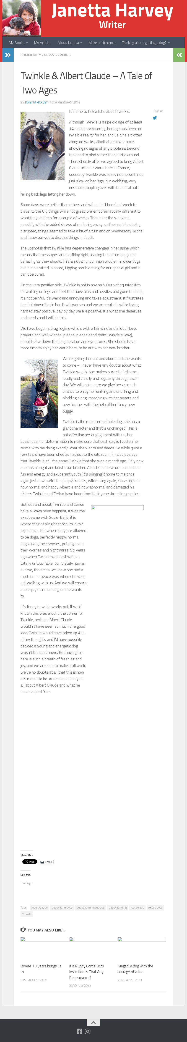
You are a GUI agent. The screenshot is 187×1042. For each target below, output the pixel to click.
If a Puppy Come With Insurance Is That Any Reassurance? (86, 972)
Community (31, 55)
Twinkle (26, 914)
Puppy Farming (57, 55)
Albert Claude (39, 907)
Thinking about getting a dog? (144, 42)
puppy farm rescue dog (90, 907)
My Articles (42, 42)
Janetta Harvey (36, 102)
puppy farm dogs (62, 907)
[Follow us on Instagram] (87, 1031)
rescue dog (137, 907)
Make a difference (102, 42)
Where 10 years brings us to (41, 969)
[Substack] (71, 1032)
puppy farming (118, 907)
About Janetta (68, 42)
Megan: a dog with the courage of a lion (135, 969)
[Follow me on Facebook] (79, 1031)
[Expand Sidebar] (8, 55)
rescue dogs (155, 907)
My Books (16, 42)
